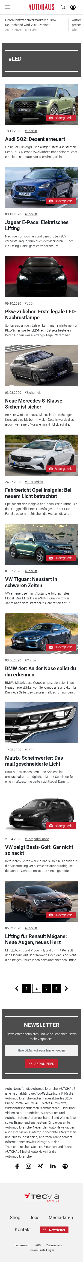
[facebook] (17, 1166)
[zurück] (16, 988)
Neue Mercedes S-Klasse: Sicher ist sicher (34, 404)
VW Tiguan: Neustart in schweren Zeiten (31, 582)
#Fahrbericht (34, 482)
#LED (29, 303)
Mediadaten (61, 1217)
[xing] (40, 1166)
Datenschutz (54, 1245)
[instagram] (28, 1166)
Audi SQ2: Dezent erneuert (35, 139)
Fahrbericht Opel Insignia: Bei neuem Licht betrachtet (38, 493)
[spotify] (65, 1166)
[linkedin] (53, 1166)
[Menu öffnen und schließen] (8, 7)
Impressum (22, 1245)
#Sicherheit (33, 392)
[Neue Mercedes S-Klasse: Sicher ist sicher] (41, 365)
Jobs (34, 1217)
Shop (15, 1217)
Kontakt (23, 1229)
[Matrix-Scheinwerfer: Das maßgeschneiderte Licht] (41, 722)
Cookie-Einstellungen (42, 1250)
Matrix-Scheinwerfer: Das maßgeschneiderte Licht (34, 761)
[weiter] (66, 988)
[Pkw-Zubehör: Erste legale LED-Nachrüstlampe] (41, 276)
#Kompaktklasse (37, 839)
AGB (38, 1245)
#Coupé (30, 660)
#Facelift (31, 131)
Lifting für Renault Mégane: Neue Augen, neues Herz (36, 939)
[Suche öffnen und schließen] (62, 7)
